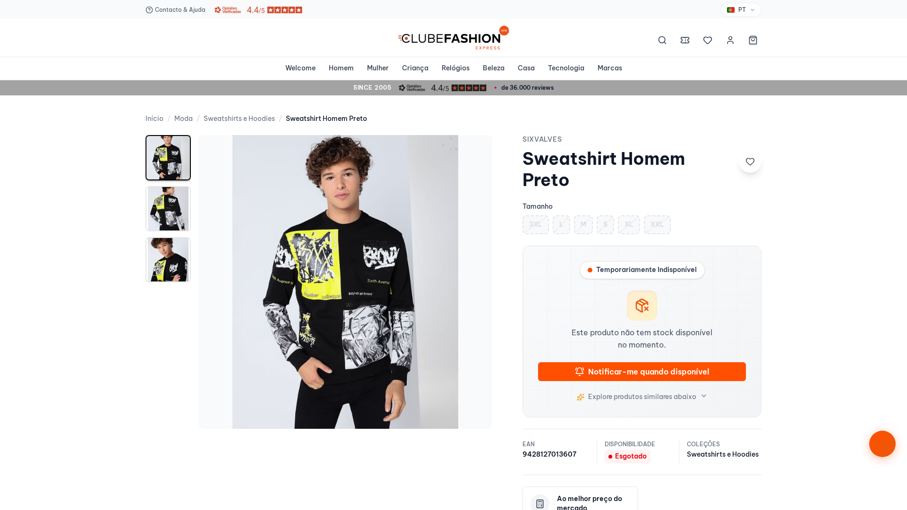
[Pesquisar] (662, 41)
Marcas (610, 68)
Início (154, 118)
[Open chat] (882, 444)
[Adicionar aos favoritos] (750, 161)
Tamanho (537, 206)
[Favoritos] (707, 41)
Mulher (378, 68)
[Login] (730, 41)
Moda (183, 118)
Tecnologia (566, 68)
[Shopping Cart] (753, 41)
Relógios (456, 68)
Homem (341, 68)
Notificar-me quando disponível (648, 371)
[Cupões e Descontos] (684, 41)
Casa (526, 68)
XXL (657, 224)
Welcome (300, 68)
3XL (535, 224)
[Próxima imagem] (475, 281)
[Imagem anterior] (215, 281)
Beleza (494, 68)
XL (629, 224)
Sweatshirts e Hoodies (239, 118)
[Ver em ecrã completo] (475, 152)
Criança (415, 68)
